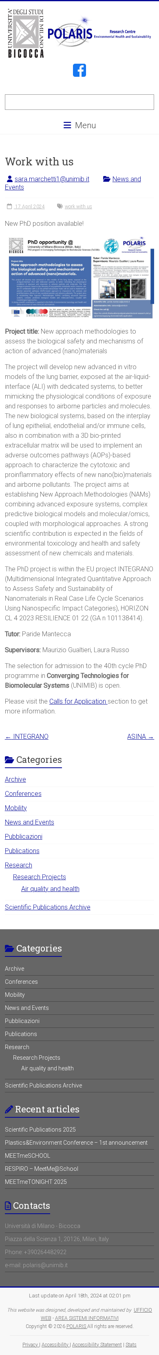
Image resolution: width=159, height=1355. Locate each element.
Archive (15, 779)
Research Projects (39, 877)
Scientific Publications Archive (48, 907)
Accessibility (56, 1345)
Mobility (16, 808)
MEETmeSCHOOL (27, 1155)
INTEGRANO (27, 736)
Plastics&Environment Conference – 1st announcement (76, 1142)
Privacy (30, 1345)
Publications (22, 851)
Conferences (23, 794)
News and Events (29, 822)
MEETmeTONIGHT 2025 (36, 1182)
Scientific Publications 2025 (40, 1129)
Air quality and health (50, 889)
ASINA (140, 736)
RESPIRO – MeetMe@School (41, 1169)
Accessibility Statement (97, 1345)
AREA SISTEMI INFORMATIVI (87, 1318)
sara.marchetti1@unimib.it (52, 179)
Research (18, 865)
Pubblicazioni (23, 836)
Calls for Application (78, 701)
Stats (131, 1345)
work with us (78, 206)
